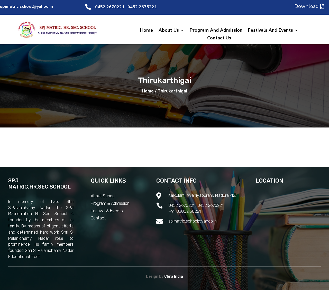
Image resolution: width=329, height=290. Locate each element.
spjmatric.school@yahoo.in (26, 6)
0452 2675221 (142, 7)
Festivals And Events (270, 30)
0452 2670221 (109, 7)
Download (306, 6)
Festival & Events (107, 210)
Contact (98, 218)
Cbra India (173, 276)
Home (146, 30)
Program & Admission (110, 203)
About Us (169, 30)
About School (103, 195)
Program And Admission (216, 30)
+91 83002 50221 (184, 211)
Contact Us (219, 38)
